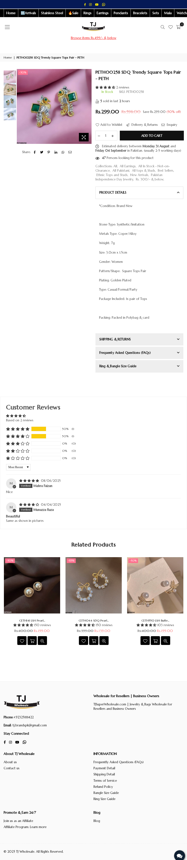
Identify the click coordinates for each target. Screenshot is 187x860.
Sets (155, 13)
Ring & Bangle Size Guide (118, 366)
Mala (168, 13)
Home (11, 13)
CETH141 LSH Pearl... (32, 620)
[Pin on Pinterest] (49, 152)
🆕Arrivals (28, 13)
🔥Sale (73, 13)
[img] (29, 481)
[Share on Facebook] (35, 152)
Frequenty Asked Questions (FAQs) (125, 353)
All (115, 166)
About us (10, 762)
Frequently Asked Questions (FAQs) (119, 762)
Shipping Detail (104, 774)
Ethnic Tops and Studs (112, 175)
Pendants (121, 13)
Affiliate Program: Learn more (25, 827)
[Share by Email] (70, 152)
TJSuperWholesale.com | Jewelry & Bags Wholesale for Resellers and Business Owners (133, 706)
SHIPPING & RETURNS (115, 339)
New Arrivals (139, 175)
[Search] (163, 27)
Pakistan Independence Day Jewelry (128, 177)
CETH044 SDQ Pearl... (94, 620)
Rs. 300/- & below (149, 179)
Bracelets (140, 13)
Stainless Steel (52, 13)
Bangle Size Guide (106, 793)
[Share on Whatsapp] (63, 152)
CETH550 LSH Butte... (155, 620)
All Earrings (128, 166)
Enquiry (171, 125)
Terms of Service (105, 781)
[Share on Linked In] (56, 152)
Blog (97, 821)
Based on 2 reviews (19, 420)
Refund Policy (103, 787)
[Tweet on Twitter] (42, 152)
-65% (71, 560)
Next (87, 106)
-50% (23, 72)
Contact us (11, 768)
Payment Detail (104, 768)
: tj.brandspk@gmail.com (29, 725)
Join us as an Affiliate (18, 821)
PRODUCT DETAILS (113, 192)
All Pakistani (120, 170)
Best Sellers (165, 170)
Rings (88, 13)
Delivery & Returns (144, 125)
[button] (105, 87)
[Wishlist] (170, 27)
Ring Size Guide (104, 799)
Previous (21, 106)
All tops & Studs (143, 170)
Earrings (103, 13)
